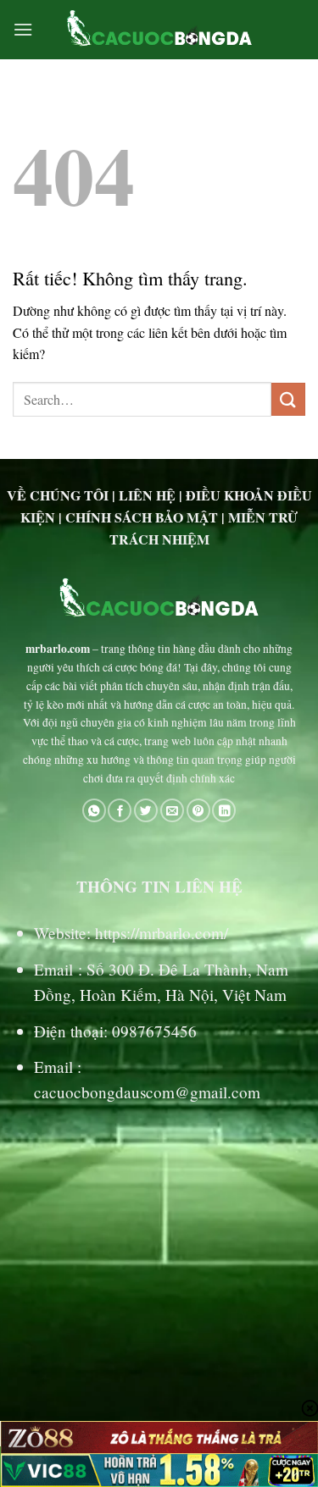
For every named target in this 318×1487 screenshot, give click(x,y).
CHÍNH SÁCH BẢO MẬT (141, 517)
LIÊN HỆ (147, 495)
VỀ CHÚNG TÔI (58, 495)
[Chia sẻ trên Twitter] (146, 811)
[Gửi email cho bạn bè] (172, 811)
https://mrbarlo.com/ (161, 932)
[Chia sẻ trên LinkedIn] (224, 811)
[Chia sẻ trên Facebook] (119, 811)
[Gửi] (288, 399)
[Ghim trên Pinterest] (198, 811)
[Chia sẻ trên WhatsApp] (94, 811)
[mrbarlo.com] (159, 29)
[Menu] (23, 29)
